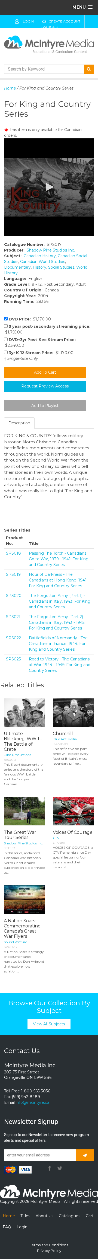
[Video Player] (49, 187)
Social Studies (61, 267)
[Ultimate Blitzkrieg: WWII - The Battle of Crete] (24, 712)
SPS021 (13, 616)
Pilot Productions (17, 755)
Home (10, 88)
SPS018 (13, 553)
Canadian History (40, 255)
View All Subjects (49, 1024)
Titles (25, 1215)
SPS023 (13, 659)
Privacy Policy (49, 1250)
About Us (44, 1215)
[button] (49, 187)
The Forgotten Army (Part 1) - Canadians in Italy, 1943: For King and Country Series (59, 601)
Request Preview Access (45, 386)
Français (49, 27)
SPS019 (13, 574)
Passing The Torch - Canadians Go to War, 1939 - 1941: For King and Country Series (58, 559)
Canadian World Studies (42, 261)
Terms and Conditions (49, 1245)
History (39, 267)
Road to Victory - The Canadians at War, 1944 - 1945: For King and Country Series (59, 665)
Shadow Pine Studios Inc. (51, 250)
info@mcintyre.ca (32, 1102)
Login (28, 21)
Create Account (64, 21)
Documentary (17, 267)
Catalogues (69, 1215)
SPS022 (13, 637)
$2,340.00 (40, 342)
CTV (56, 838)
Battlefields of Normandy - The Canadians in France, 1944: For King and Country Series (58, 643)
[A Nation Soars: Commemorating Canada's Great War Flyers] (24, 899)
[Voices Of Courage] (73, 811)
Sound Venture (15, 942)
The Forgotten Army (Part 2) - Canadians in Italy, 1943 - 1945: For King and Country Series (57, 622)
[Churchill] (73, 712)
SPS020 (14, 595)
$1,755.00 (47, 329)
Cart (90, 1215)
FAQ (7, 1227)
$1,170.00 (30, 319)
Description (19, 423)
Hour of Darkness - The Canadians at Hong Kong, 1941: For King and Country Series (58, 580)
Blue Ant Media (65, 739)
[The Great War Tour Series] (24, 811)
